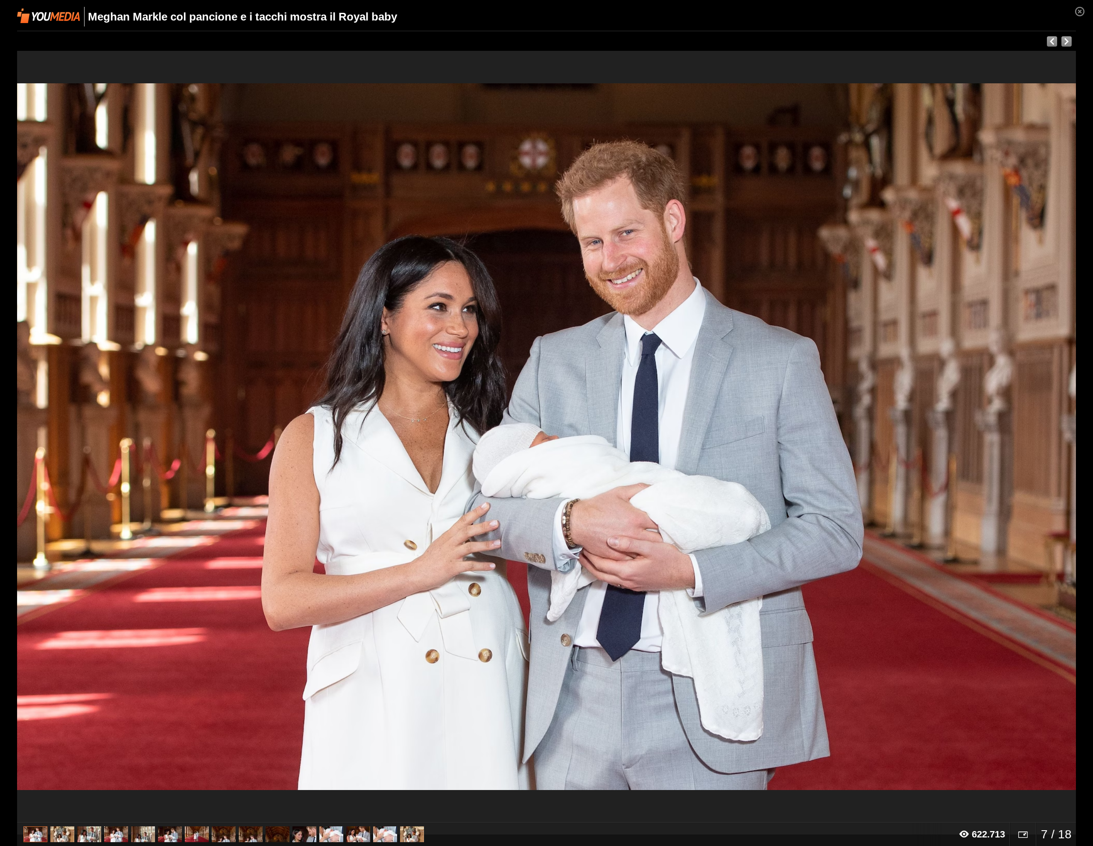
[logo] (48, 16)
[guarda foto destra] (652, 436)
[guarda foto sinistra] (123, 436)
